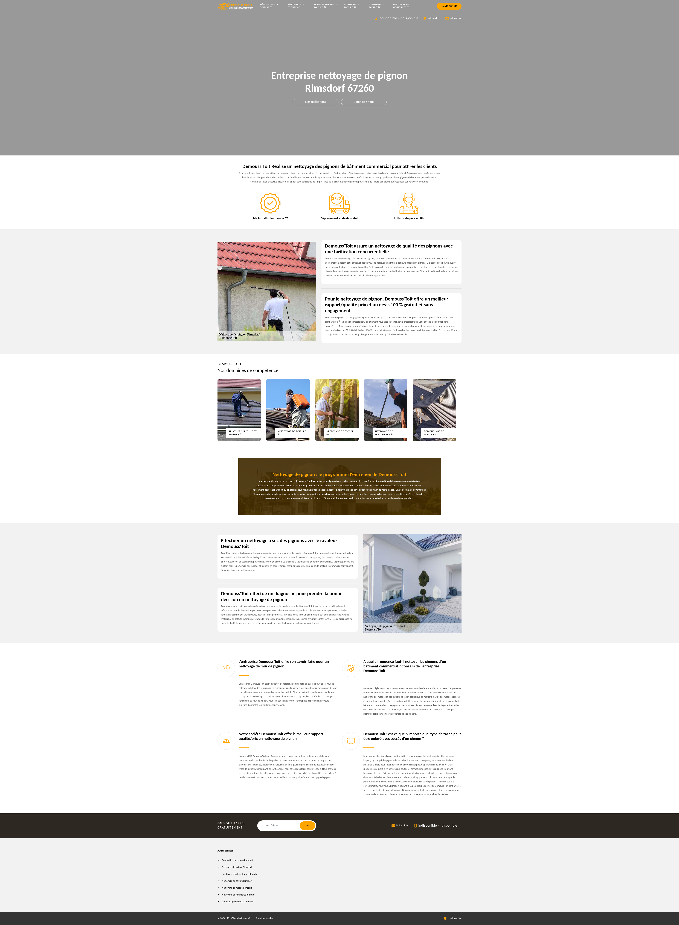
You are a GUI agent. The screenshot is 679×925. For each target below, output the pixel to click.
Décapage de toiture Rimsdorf (237, 867)
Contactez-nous (364, 102)
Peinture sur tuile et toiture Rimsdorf (240, 874)
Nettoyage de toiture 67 (352, 6)
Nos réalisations (315, 102)
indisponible (388, 18)
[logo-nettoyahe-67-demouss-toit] (235, 6)
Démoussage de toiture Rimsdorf (238, 901)
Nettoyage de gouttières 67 (401, 6)
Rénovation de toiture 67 (296, 6)
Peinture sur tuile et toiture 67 (326, 6)
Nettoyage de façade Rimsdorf (237, 888)
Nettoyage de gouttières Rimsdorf (238, 895)
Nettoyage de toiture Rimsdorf (237, 881)
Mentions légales (264, 918)
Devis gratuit (449, 6)
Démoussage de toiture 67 (269, 6)
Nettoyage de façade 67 (377, 6)
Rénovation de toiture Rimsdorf (237, 860)
